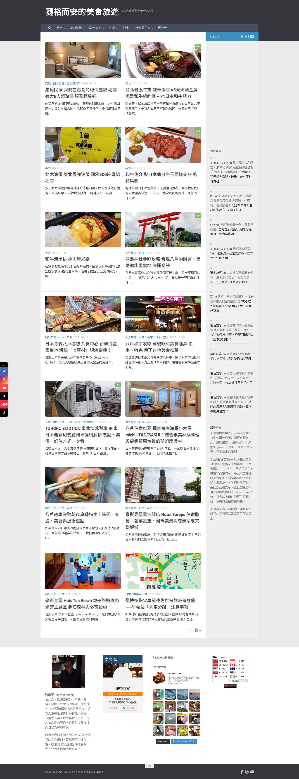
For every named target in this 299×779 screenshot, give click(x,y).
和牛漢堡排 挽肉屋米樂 (67, 259)
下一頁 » (194, 630)
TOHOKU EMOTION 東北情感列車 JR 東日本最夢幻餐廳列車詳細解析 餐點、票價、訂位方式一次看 (82, 435)
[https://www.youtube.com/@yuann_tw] (4, 388)
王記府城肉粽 (241, 248)
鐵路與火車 (90, 422)
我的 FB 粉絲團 (64, 744)
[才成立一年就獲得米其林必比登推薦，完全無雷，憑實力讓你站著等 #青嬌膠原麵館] (158, 706)
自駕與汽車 (74, 83)
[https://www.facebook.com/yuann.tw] (4, 371)
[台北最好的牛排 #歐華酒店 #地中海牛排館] (182, 718)
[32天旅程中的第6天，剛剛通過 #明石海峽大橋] (182, 694)
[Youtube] (252, 36)
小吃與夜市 (146, 337)
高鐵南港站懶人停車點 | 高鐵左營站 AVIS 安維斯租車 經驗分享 (231, 378)
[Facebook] (242, 36)
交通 (112, 28)
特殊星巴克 (143, 28)
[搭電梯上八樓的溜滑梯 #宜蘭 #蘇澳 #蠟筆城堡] (158, 718)
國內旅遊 (76, 28)
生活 (125, 28)
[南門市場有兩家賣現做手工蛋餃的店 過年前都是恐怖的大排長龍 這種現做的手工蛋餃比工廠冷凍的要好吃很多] (194, 718)
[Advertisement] (233, 92)
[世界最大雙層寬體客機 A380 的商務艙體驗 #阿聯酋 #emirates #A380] (182, 706)
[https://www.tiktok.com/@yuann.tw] (4, 396)
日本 (142, 252)
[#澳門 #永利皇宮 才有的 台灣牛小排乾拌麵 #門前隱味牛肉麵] (194, 706)
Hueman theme (94, 771)
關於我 (162, 28)
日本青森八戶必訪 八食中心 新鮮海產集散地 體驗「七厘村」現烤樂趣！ (232, 167)
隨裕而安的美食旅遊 (82, 12)
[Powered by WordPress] (60, 771)
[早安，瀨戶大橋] (194, 694)
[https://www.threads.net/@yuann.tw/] (4, 412)
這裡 (81, 735)
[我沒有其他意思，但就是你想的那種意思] (158, 694)
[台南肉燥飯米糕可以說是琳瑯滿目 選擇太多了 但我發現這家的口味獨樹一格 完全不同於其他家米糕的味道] (170, 730)
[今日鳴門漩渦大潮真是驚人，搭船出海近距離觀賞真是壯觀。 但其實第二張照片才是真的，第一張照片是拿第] (170, 694)
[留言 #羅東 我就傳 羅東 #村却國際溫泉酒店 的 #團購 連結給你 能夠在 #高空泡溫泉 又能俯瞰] (158, 730)
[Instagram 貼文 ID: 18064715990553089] (194, 730)
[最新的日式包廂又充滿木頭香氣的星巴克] (170, 706)
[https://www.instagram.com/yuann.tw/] (4, 379)
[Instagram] (247, 36)
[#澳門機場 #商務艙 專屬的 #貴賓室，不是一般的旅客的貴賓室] (170, 718)
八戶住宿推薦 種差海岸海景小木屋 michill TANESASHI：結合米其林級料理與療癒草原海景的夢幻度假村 (162, 435)
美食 (59, 28)
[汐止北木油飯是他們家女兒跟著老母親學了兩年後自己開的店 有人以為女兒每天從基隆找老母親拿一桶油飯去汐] (182, 730)
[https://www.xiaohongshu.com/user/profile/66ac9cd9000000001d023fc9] (4, 404)
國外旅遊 (95, 28)
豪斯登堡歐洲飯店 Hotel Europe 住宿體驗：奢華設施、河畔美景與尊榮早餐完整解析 (162, 521)
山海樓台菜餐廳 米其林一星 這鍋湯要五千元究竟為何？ (232, 277)
